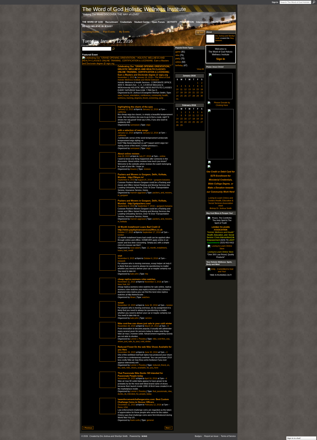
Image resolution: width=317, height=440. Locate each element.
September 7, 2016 (146, 206)
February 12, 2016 (153, 405)
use (168, 339)
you (151, 368)
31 (177, 99)
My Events (124, 32)
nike (155, 339)
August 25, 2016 (144, 180)
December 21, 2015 (127, 405)
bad (125, 250)
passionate (162, 391)
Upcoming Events (90, 32)
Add (202, 33)
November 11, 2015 (126, 282)
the (119, 368)
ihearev (133, 169)
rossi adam (135, 248)
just (125, 341)
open (120, 95)
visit (120, 256)
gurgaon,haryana (162, 180)
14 (194, 89)
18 (181, 92)
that (154, 391)
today (149, 394)
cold (142, 341)
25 (181, 96)
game (178, 51)
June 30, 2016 (151, 305)
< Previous (87, 428)
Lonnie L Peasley (138, 339)
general (150, 420)
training (130, 98)
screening (153, 98)
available (142, 368)
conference (146, 95)
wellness (122, 98)
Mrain (132, 297)
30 (202, 96)
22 (197, 92)
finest (163, 365)
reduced (156, 365)
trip (146, 274)
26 (185, 96)
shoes (120, 341)
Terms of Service (228, 436)
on (168, 365)
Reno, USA (123, 407)
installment (162, 248)
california (122, 112)
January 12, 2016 (150, 109)
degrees (138, 98)
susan (121, 302)
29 (197, 96)
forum (145, 98)
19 (185, 92)
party (161, 98)
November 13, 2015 (127, 305)
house (126, 95)
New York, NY (124, 284)
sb (125, 394)
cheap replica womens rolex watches (136, 279)
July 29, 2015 (124, 156)
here (156, 368)
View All (200, 69)
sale (130, 341)
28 (194, 96)
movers (168, 193)
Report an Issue (211, 436)
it (166, 352)
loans (120, 250)
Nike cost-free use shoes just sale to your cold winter (145, 323)
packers (156, 193)
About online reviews (128, 153)
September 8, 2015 (126, 180)
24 (177, 96)
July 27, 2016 (145, 156)
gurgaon (124, 195)
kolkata (123, 221)
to (134, 341)
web (123, 368)
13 (189, 89)
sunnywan (135, 125)
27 (189, 96)
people (142, 394)
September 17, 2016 (151, 232)
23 (202, 92)
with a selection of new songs (133, 130)
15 (197, 89)
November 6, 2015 (126, 258)
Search (314, 2)
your (138, 341)
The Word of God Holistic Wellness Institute (134, 9)
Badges (198, 436)
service (148, 318)
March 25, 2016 (152, 326)
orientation (135, 95)
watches (146, 297)
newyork (121, 261)
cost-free (161, 339)
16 (202, 89)
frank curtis (135, 420)
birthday (179, 65)
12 (148, 248)
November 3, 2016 (153, 282)
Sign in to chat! (294, 438)
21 (194, 92)
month (153, 248)
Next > (168, 428)
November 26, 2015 (127, 326)
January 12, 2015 (125, 109)
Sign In (275, 2)
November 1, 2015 (126, 77)
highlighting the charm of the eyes (135, 107)
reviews (147, 169)
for (148, 368)
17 (177, 92)
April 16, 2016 (151, 378)
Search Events (113, 49)
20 (189, 92)
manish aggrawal (138, 193)
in (118, 195)
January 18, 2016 (145, 77)
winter (148, 341)
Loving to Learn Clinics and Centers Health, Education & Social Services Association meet (220, 202)
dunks (120, 394)
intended (131, 394)
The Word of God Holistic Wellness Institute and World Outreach (144, 78)
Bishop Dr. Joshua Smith (221, 208)
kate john (134, 274)
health (165, 95)
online (162, 156)
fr (168, 326)
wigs (148, 125)
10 (177, 89)
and (162, 193)
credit (130, 250)
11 (181, 89)
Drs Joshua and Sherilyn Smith (114, 436)
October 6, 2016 (151, 258)
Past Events (109, 32)
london (121, 235)
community (156, 95)
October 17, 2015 (125, 232)
